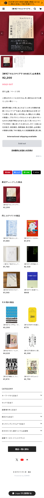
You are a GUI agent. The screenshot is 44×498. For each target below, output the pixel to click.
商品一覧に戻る (22, 449)
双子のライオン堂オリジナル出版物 (15, 431)
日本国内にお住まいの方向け (22, 150)
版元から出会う (8, 417)
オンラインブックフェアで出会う (13, 424)
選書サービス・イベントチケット (13, 438)
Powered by (19, 476)
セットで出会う (7, 403)
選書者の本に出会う (9, 410)
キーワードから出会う (10, 396)
